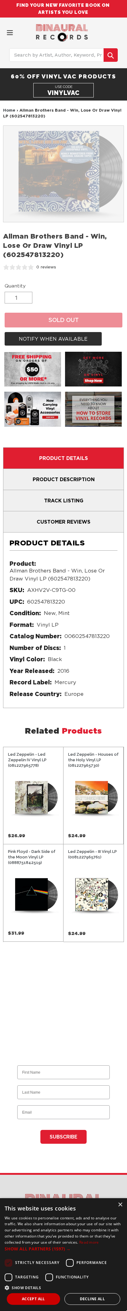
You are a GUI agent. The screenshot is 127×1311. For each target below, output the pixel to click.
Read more (89, 1242)
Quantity (15, 285)
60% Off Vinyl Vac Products (63, 76)
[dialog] (63, 1254)
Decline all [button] (92, 1298)
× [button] (120, 1204)
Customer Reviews (63, 522)
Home (9, 110)
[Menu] (10, 32)
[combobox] (63, 55)
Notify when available (53, 339)
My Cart (119, 32)
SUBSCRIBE (63, 1137)
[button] (63, 1249)
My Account (108, 32)
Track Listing (63, 500)
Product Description (64, 479)
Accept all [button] (33, 1298)
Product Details (63, 458)
